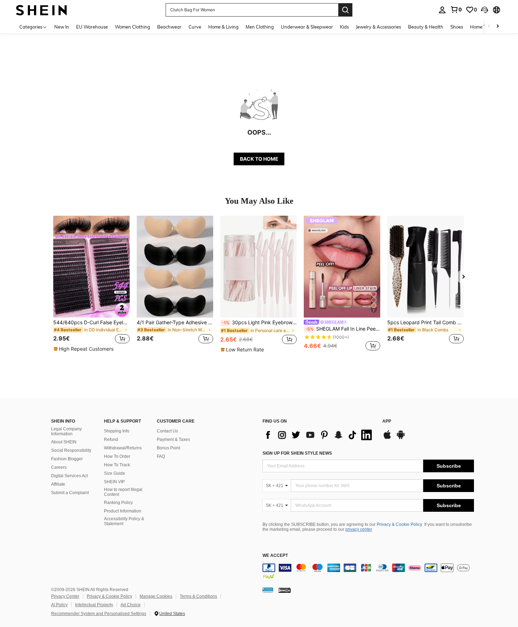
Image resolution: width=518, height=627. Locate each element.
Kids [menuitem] (344, 27)
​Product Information (122, 511)
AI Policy (59, 604)
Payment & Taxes (173, 439)
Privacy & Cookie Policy (399, 524)
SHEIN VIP (114, 481)
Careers (59, 467)
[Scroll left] (489, 26)
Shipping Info (116, 431)
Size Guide (114, 473)
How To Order (117, 456)
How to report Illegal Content (123, 492)
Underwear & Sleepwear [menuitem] (307, 27)
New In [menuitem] (61, 27)
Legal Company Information (66, 431)
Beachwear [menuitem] (169, 27)
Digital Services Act (69, 475)
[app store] (387, 438)
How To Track (117, 464)
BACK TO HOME (259, 159)
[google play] (401, 438)
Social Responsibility (71, 450)
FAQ (161, 456)
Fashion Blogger (67, 458)
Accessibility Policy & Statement (124, 521)
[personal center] (442, 10)
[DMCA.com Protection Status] (284, 589)
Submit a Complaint (70, 492)
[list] (319, 435)
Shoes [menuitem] (456, 27)
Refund (111, 439)
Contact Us (167, 431)
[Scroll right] (497, 26)
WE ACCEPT (275, 555)
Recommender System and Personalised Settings (98, 613)
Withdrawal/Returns (123, 447)
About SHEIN (63, 441)
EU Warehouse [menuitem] (92, 27)
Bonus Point (168, 447)
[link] (456, 9)
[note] (84, 348)
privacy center (358, 529)
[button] (484, 10)
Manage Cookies (156, 596)
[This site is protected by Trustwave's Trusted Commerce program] (268, 589)
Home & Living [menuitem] (223, 27)
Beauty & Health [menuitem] (425, 27)
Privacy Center (65, 596)
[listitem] (91, 284)
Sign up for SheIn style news (297, 453)
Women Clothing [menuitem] (132, 27)
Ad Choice (131, 604)
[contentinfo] (368, 572)
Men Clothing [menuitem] (260, 27)
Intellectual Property (94, 604)
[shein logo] (41, 9)
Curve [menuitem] (195, 27)
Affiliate (58, 484)
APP (386, 421)
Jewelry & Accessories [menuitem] (378, 27)
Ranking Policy (118, 502)
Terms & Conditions (198, 596)
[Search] (345, 10)
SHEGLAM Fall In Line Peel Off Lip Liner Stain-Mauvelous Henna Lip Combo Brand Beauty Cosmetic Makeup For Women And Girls (342, 329)
